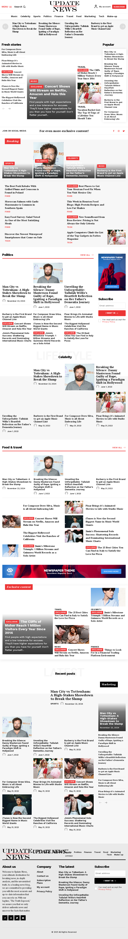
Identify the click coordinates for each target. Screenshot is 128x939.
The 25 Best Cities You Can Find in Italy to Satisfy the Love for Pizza (78, 337)
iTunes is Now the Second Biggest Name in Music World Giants (13, 89)
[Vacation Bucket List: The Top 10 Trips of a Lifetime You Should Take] (89, 93)
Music (33, 81)
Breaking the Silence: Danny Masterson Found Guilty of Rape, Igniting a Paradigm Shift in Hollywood (49, 29)
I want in (110, 313)
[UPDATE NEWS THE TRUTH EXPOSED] (16, 854)
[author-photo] (4, 301)
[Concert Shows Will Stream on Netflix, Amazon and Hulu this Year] (11, 521)
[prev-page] (5, 27)
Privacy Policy (108, 322)
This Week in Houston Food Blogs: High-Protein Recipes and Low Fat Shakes (85, 205)
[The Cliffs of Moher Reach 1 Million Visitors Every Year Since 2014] (89, 53)
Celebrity (41, 161)
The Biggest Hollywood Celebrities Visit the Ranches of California (13, 100)
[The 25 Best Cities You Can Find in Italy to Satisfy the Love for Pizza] (74, 550)
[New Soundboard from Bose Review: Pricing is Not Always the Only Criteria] (116, 221)
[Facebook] (114, 131)
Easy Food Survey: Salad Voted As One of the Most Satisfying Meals (22, 220)
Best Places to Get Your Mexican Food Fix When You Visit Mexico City (83, 189)
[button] (20, 6)
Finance (95, 647)
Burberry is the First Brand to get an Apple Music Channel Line (102, 26)
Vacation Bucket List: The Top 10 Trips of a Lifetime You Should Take (89, 114)
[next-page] (123, 27)
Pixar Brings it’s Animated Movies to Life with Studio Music (13, 63)
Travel (82, 67)
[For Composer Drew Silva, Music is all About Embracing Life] (79, 402)
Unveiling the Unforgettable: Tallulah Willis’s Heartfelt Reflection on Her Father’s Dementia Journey (77, 30)
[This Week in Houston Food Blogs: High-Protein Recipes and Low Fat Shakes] (116, 206)
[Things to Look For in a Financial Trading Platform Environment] (108, 634)
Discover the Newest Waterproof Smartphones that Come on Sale (23, 235)
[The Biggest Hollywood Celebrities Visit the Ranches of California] (11, 536)
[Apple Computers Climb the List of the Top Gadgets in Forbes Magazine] (116, 237)
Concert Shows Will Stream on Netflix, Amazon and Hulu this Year (12, 76)
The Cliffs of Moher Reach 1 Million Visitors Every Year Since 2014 (89, 74)
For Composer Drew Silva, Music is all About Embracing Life (13, 52)
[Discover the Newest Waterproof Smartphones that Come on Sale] (54, 237)
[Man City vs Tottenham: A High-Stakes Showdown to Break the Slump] (17, 160)
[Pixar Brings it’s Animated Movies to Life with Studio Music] (111, 402)
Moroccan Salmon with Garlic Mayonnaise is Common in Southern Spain (21, 205)
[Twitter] (124, 131)
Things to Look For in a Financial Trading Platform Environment (106, 652)
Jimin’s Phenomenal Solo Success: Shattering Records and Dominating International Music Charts (16, 337)
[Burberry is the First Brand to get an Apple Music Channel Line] (111, 160)
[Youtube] (23, 917)
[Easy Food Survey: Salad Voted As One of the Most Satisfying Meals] (54, 221)
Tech (69, 227)
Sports (9, 163)
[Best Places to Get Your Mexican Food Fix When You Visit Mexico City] (116, 190)
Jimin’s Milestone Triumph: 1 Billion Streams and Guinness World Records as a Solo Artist (46, 338)
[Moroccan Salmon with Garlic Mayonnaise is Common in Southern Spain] (54, 206)
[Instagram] (119, 131)
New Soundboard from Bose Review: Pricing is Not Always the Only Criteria (86, 220)
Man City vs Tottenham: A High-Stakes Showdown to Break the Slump (24, 27)
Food (7, 196)
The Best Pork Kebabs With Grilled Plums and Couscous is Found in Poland (22, 189)
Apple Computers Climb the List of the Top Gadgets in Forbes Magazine (85, 235)
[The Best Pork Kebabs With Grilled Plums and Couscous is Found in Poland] (54, 190)
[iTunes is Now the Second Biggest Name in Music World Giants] (74, 521)
